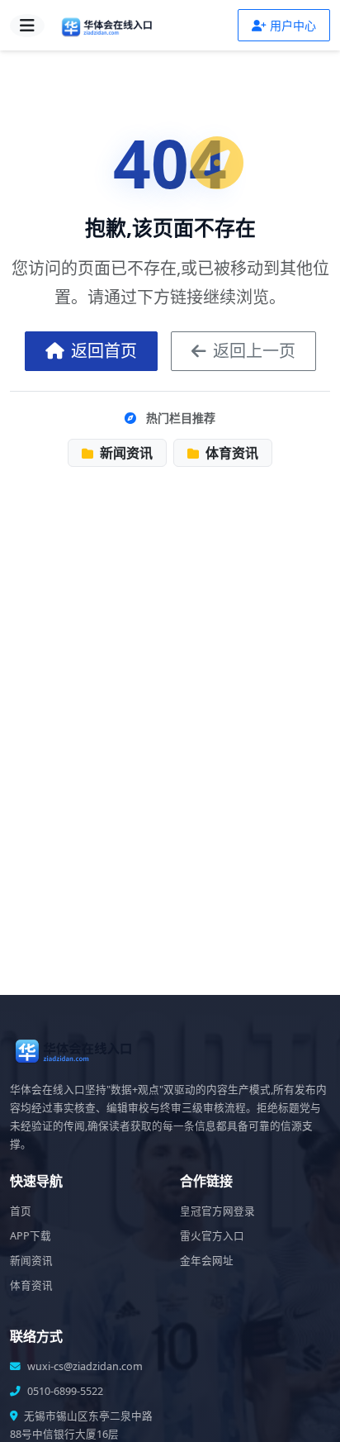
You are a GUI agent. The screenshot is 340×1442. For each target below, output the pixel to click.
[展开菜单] (27, 25)
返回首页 (104, 351)
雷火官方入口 (212, 1236)
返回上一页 (254, 351)
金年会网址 (207, 1261)
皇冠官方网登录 (217, 1211)
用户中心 (293, 25)
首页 (20, 1211)
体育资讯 (230, 453)
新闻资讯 (125, 453)
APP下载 (30, 1236)
